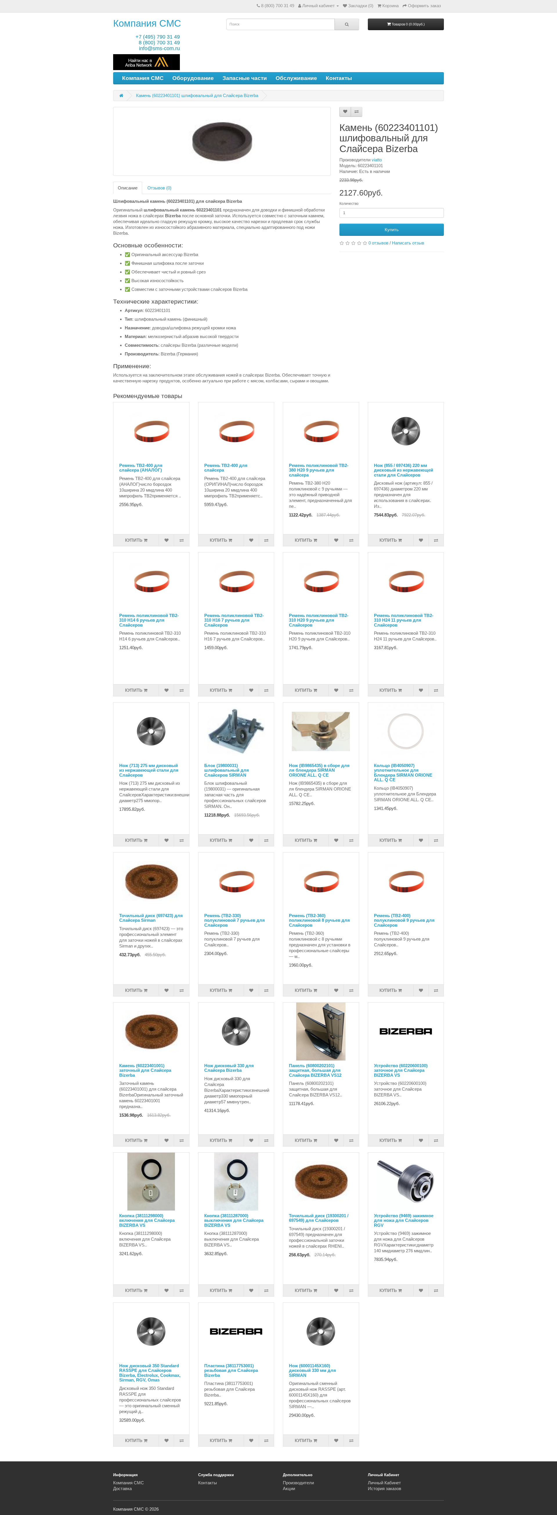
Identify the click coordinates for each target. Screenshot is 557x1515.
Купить (392, 229)
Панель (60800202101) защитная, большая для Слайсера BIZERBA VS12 (315, 1070)
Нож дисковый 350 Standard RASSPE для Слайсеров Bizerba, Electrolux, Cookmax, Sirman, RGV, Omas (149, 1373)
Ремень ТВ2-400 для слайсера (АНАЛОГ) (140, 468)
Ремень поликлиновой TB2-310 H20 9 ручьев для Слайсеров (318, 620)
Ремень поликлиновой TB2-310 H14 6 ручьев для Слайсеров (149, 620)
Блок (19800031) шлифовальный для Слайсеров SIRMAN (226, 770)
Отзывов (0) (159, 187)
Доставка (122, 1488)
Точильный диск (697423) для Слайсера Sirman (151, 918)
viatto (377, 159)
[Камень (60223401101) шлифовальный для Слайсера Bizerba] (222, 141)
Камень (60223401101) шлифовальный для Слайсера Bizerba (197, 95)
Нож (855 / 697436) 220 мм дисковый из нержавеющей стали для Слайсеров (403, 470)
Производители (298, 1482)
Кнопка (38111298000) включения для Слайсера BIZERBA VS (147, 1220)
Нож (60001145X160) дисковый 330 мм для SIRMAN (312, 1370)
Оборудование (193, 78)
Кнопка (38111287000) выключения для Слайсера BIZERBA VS (233, 1220)
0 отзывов (378, 242)
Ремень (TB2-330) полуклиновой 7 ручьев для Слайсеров (234, 920)
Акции (289, 1488)
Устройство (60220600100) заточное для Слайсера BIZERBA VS (401, 1070)
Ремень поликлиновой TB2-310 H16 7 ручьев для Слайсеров (234, 620)
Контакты (339, 78)
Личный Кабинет (384, 1482)
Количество (349, 204)
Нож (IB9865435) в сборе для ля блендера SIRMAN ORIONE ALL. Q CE (319, 770)
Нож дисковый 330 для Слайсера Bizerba (229, 1068)
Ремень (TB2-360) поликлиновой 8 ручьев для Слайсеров (319, 920)
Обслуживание (296, 78)
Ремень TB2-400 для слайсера (225, 468)
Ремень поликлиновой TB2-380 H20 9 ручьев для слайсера (318, 470)
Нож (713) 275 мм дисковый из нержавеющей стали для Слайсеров (148, 770)
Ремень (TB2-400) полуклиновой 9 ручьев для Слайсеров (404, 920)
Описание (128, 187)
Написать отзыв (408, 242)
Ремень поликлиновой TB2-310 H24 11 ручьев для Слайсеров (403, 620)
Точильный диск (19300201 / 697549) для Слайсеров (318, 1218)
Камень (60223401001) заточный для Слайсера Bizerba (145, 1070)
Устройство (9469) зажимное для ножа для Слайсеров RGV (403, 1220)
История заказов (384, 1488)
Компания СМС (147, 23)
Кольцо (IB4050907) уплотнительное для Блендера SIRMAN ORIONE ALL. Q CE (403, 772)
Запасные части (245, 78)
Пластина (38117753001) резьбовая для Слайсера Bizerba (231, 1370)
